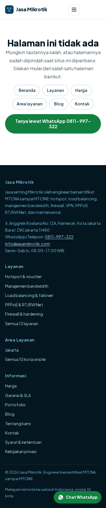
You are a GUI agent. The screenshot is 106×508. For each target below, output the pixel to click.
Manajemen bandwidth (26, 286)
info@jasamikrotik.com (27, 243)
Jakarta (12, 349)
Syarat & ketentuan (23, 442)
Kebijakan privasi (20, 451)
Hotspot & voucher (23, 276)
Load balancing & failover (29, 295)
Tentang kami (18, 423)
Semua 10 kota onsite (25, 359)
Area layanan (29, 103)
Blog (59, 103)
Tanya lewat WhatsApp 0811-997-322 (53, 123)
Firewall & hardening (24, 313)
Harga (81, 90)
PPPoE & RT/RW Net (24, 304)
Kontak (82, 103)
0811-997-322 (59, 236)
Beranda (27, 90)
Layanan (55, 90)
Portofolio (15, 404)
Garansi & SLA (18, 395)
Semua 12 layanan (21, 323)
